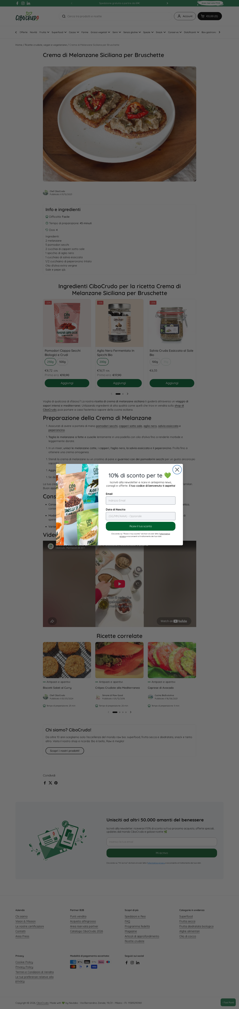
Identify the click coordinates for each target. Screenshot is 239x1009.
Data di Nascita (115, 509)
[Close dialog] (177, 469)
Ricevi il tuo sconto (141, 526)
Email (109, 493)
